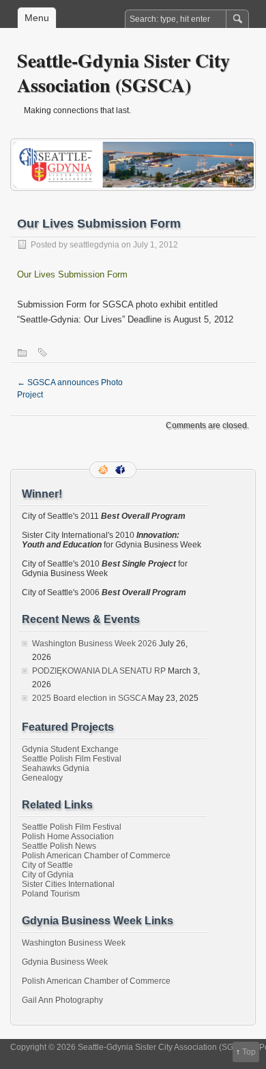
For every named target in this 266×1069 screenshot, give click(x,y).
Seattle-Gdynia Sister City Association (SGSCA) (123, 72)
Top (249, 1052)
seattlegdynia (94, 245)
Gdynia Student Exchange (70, 749)
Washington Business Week (73, 943)
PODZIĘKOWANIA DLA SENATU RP (99, 671)
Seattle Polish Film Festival (71, 759)
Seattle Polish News (59, 846)
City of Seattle (47, 865)
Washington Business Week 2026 (94, 643)
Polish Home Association (68, 836)
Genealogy (42, 778)
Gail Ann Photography (62, 1000)
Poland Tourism (51, 894)
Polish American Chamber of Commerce (96, 855)
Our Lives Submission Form (72, 274)
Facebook (121, 470)
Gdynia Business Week (65, 962)
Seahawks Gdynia (55, 768)
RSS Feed (104, 470)
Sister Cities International (68, 884)
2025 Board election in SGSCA (89, 698)
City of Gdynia (48, 874)
